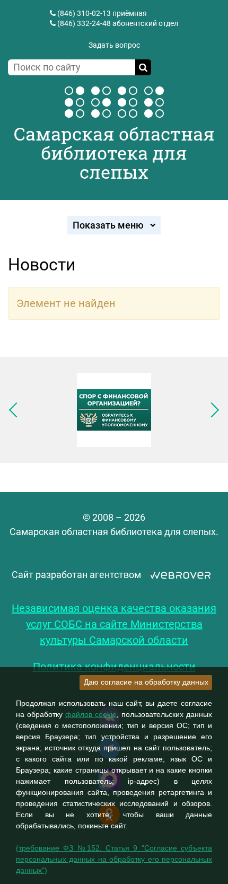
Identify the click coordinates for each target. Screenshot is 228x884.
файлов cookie (91, 714)
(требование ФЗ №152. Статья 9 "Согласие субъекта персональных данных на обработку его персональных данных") (114, 859)
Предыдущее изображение (16, 410)
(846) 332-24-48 (84, 23)
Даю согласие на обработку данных (146, 682)
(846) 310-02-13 (84, 13)
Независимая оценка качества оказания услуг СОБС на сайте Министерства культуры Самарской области (114, 624)
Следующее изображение (211, 410)
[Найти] (143, 67)
